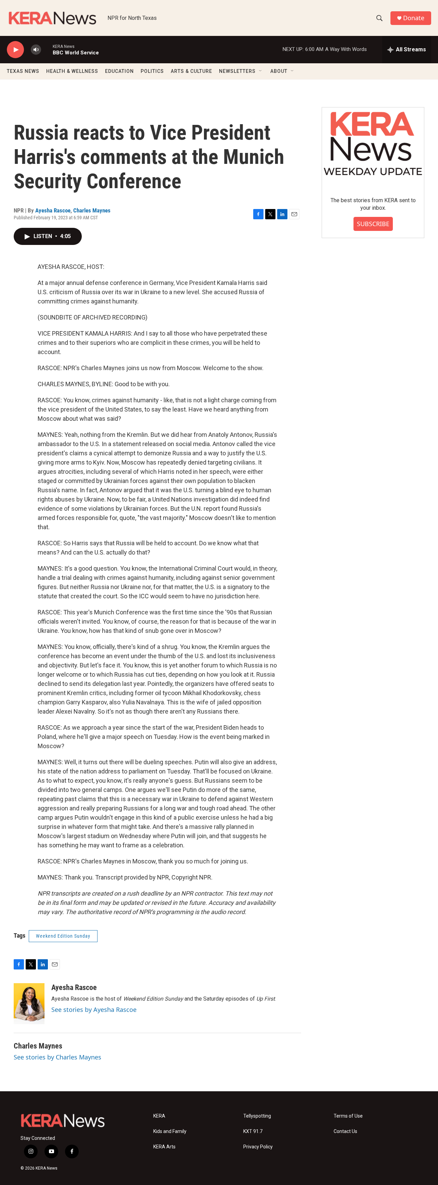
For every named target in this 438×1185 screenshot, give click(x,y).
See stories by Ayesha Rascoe (94, 1009)
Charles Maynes (92, 210)
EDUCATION (119, 71)
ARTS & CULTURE (191, 71)
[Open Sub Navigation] (260, 71)
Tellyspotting (257, 1116)
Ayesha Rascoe (52, 210)
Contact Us (345, 1131)
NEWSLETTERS (237, 71)
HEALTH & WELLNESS (72, 71)
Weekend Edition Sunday (63, 936)
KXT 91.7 (252, 1131)
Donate (413, 18)
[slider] (47, 49)
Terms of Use (348, 1116)
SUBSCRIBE (373, 224)
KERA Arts (164, 1146)
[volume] (36, 49)
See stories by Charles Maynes (57, 1057)
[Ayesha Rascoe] (29, 1003)
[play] (15, 50)
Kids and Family (169, 1131)
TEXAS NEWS (23, 71)
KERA (159, 1116)
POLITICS (152, 71)
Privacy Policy (258, 1146)
